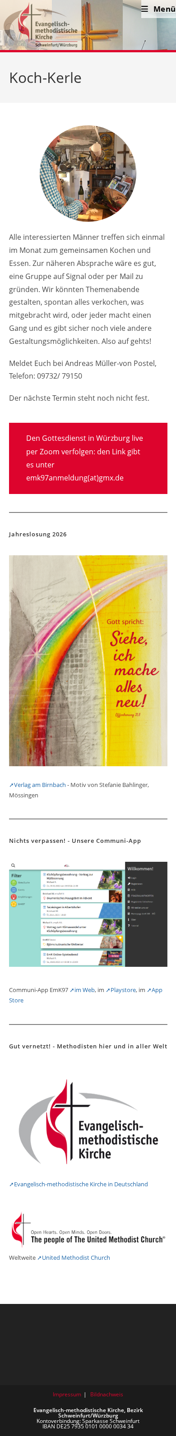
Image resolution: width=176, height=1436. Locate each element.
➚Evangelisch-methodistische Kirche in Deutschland (78, 1184)
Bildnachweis (106, 1394)
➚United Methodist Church (73, 1257)
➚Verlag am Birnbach (37, 785)
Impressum (67, 1394)
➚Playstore (121, 990)
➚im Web (82, 990)
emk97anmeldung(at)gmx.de (75, 478)
